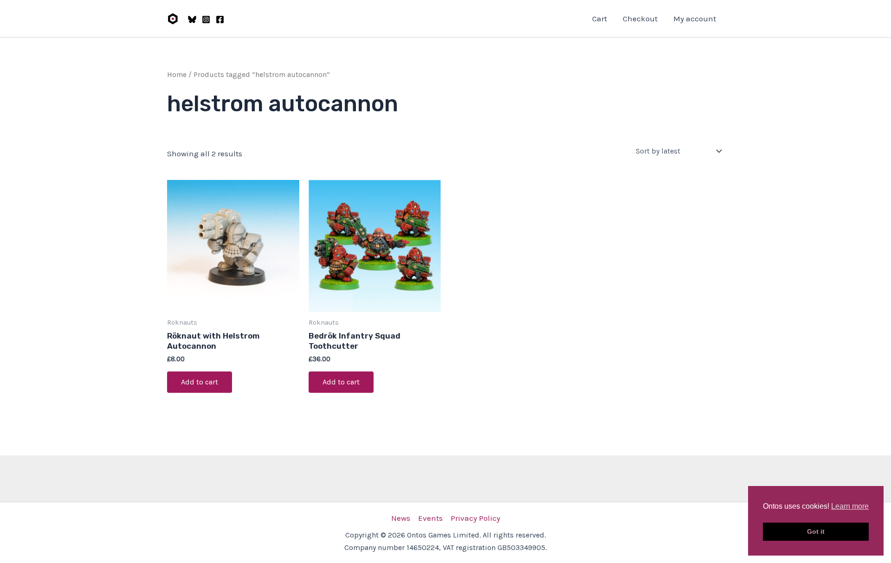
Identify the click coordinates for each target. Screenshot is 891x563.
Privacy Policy (475, 518)
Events (430, 518)
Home (177, 74)
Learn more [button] (850, 506)
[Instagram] (206, 19)
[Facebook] (220, 19)
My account (694, 18)
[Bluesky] (192, 19)
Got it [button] (816, 531)
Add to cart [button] (199, 381)
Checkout (640, 18)
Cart (599, 18)
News (400, 518)
